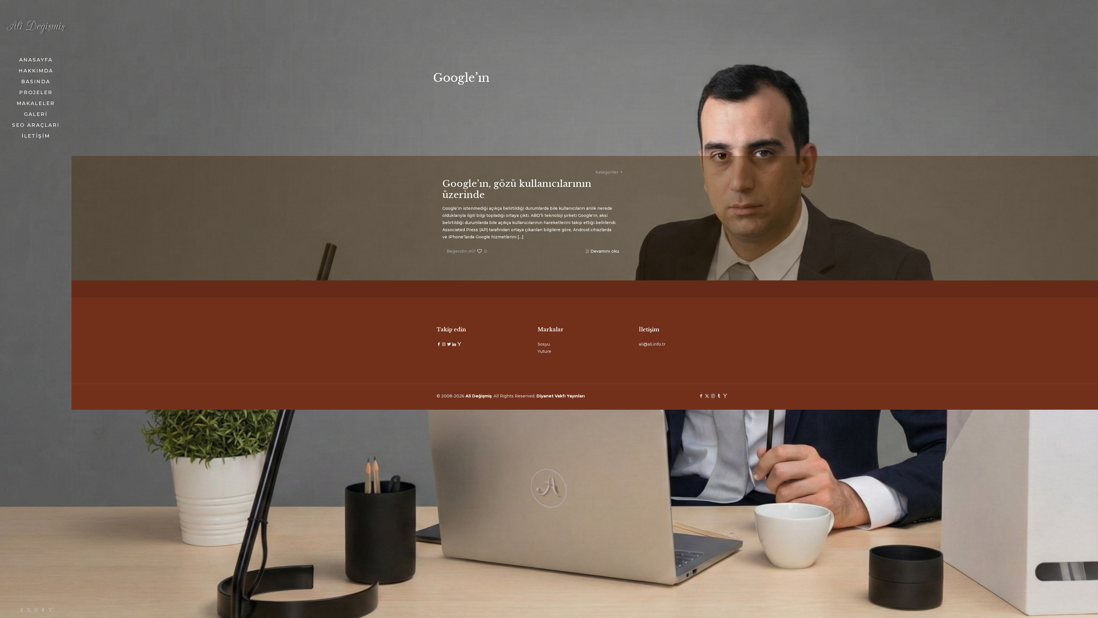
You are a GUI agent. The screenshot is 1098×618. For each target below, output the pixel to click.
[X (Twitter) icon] (29, 610)
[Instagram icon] (36, 610)
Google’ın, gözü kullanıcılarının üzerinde (516, 189)
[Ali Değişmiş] (35, 27)
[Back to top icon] (1071, 606)
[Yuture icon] (50, 610)
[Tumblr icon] (43, 610)
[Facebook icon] (21, 610)
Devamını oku (604, 251)
